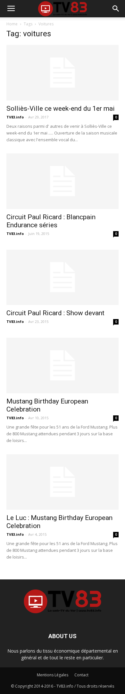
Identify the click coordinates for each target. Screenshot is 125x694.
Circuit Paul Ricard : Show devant (55, 313)
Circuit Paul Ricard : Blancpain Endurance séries (51, 221)
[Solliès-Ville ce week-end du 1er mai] (62, 72)
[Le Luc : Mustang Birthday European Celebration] (62, 482)
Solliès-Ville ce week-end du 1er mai (60, 108)
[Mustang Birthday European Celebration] (62, 365)
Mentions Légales (52, 675)
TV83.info (15, 117)
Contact (81, 675)
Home (12, 24)
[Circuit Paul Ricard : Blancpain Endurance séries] (62, 181)
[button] (116, 8)
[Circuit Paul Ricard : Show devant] (62, 277)
